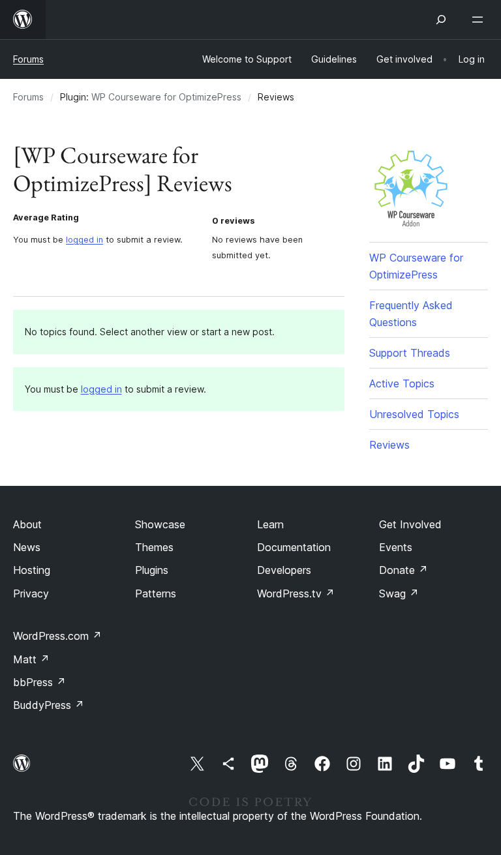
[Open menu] (480, 19)
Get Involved (410, 524)
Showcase (160, 524)
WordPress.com (57, 635)
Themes (154, 547)
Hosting (31, 570)
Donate (403, 570)
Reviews (389, 444)
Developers (284, 570)
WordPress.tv (296, 593)
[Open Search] (441, 19)
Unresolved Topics (414, 414)
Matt (31, 659)
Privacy (31, 593)
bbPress (39, 682)
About (27, 524)
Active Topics (401, 383)
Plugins (151, 570)
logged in (84, 240)
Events (395, 547)
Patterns (155, 593)
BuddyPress (48, 705)
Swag (399, 593)
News (26, 547)
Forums (28, 59)
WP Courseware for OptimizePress (166, 96)
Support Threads (409, 352)
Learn (270, 524)
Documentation (294, 547)
